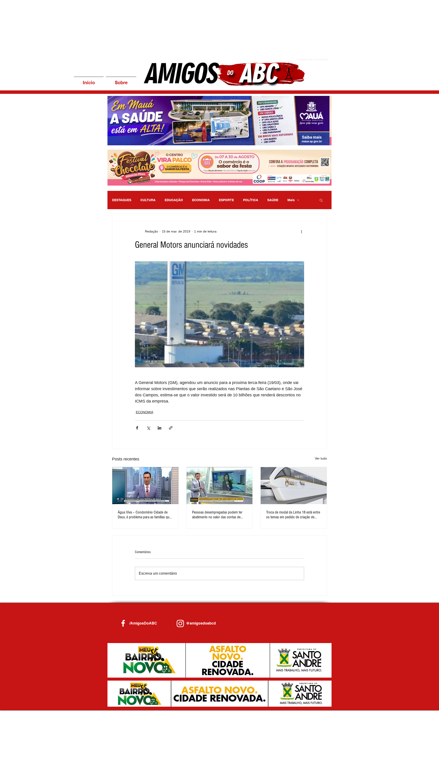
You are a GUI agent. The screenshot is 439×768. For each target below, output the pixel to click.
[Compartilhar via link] (171, 428)
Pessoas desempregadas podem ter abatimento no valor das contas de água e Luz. (217, 514)
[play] (322, 141)
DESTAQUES (121, 200)
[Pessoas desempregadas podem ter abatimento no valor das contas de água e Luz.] (220, 485)
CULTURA (147, 200)
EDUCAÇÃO (174, 200)
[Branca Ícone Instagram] (180, 623)
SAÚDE (272, 200)
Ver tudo (321, 458)
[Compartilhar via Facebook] (137, 428)
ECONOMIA (201, 200)
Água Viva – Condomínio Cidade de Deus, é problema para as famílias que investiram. (144, 514)
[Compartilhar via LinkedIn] (159, 428)
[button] (219, 120)
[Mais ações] (301, 231)
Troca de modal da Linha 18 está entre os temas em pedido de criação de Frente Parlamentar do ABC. (293, 514)
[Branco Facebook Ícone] (123, 623)
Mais (291, 200)
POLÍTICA (250, 200)
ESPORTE (226, 200)
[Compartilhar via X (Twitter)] (148, 428)
